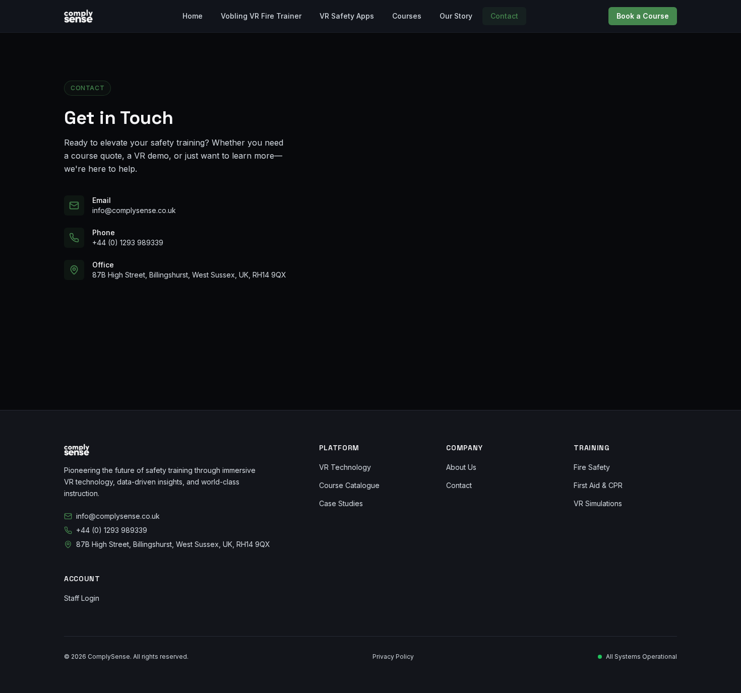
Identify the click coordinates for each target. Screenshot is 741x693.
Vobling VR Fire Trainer (261, 16)
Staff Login (81, 598)
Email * (516, 102)
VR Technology (345, 467)
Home (192, 16)
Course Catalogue (349, 485)
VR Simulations (598, 503)
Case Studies (341, 503)
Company (520, 148)
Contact (504, 16)
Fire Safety (592, 467)
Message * (358, 238)
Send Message (493, 332)
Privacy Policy (393, 656)
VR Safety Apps (347, 16)
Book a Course (642, 16)
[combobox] (499, 211)
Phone (350, 148)
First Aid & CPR (598, 485)
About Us (461, 467)
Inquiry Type (361, 193)
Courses (406, 16)
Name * (352, 102)
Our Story (456, 16)
